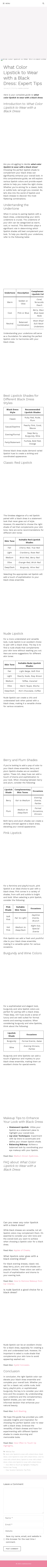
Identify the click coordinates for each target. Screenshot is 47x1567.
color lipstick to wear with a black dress (22, 1457)
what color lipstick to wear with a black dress (24, 1462)
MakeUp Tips (10, 1451)
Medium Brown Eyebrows (26, 1156)
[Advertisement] (23, 34)
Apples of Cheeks (22, 1250)
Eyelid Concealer (21, 1365)
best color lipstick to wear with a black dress (22, 1454)
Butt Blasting (20, 1411)
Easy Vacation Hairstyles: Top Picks (18, 1470)
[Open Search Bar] (43, 3)
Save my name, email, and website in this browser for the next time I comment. (23, 1539)
